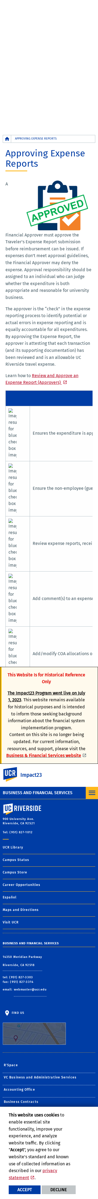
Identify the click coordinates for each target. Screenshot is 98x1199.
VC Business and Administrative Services (40, 1077)
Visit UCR (11, 922)
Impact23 (31, 775)
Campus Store (15, 872)
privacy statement (33, 1174)
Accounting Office (19, 1089)
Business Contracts (21, 1102)
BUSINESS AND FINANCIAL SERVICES (37, 792)
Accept (24, 1189)
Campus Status (16, 860)
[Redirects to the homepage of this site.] (7, 139)
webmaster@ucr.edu (30, 989)
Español (10, 897)
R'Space (11, 1065)
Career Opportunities (21, 885)
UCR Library (13, 847)
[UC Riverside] (13, 774)
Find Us (17, 1013)
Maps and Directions (21, 910)
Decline (58, 1189)
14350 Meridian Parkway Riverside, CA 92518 (22, 961)
